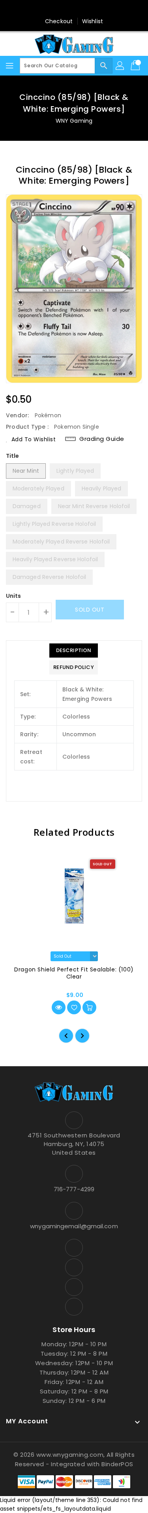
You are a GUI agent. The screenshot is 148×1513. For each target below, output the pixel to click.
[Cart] (136, 66)
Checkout (59, 21)
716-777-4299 (74, 1189)
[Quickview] (59, 1007)
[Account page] (120, 66)
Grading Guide (101, 439)
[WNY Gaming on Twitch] (97, 9)
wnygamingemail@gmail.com (74, 1226)
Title (12, 456)
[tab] (73, 650)
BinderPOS (117, 1464)
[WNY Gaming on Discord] (82, 9)
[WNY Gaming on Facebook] (51, 9)
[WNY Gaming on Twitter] (66, 9)
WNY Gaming (74, 121)
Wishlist (92, 21)
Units (13, 596)
